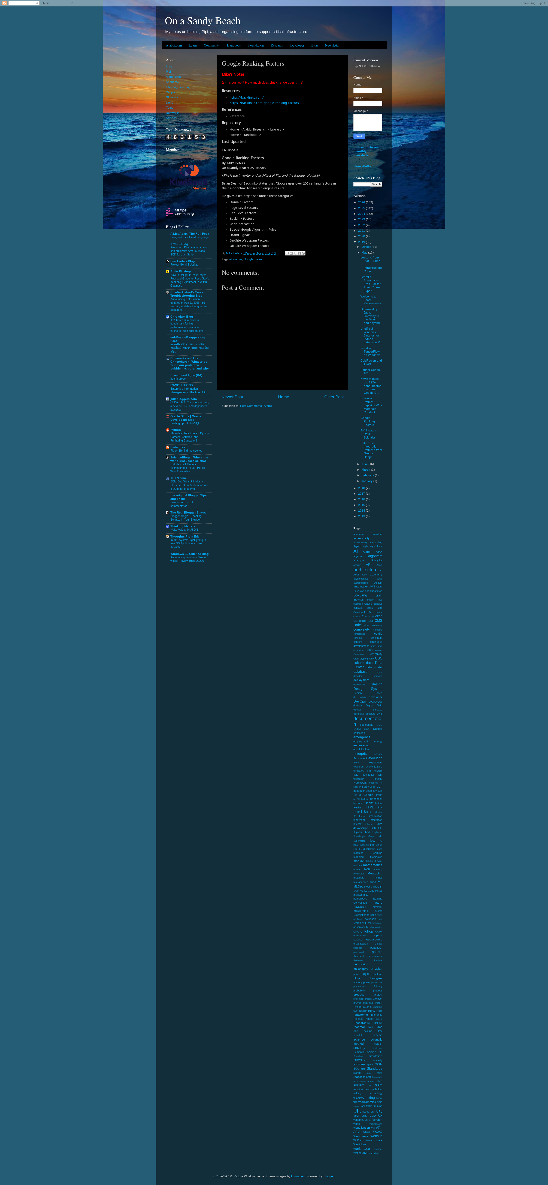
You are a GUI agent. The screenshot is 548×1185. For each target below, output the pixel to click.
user (356, 1115)
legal (355, 845)
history (378, 803)
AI (355, 551)
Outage (378, 943)
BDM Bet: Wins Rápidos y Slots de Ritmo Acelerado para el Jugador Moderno (189, 485)
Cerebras (358, 612)
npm (380, 919)
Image (362, 816)
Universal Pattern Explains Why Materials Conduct (371, 405)
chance (378, 612)
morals (378, 890)
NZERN (366, 923)
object (379, 923)
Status (370, 1076)
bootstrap (376, 591)
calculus (378, 603)
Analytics (377, 560)
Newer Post (232, 397)
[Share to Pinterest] (303, 253)
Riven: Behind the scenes (186, 450)
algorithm (235, 259)
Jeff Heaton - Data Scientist (369, 434)
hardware (358, 803)
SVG (379, 1081)
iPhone (368, 824)
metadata (358, 877)
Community (212, 45)
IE (354, 816)
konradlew (298, 1176)
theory (379, 1098)
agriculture (376, 546)
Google (248, 259)
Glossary (172, 97)
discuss (357, 709)
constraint (376, 637)
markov (358, 860)
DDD (379, 671)
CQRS (369, 650)
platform (377, 974)
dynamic (377, 728)
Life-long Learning (178, 87)
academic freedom (367, 534)
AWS (372, 586)
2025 (362, 208)
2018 (362, 488)
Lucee (379, 849)
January (367, 481)
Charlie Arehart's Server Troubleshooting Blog (187, 294)
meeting (378, 869)
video (356, 1123)
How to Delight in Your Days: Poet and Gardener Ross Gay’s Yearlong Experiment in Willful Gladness (189, 280)
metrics (378, 877)
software (359, 1064)
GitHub (357, 794)
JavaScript (360, 828)
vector (368, 1120)
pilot (355, 974)
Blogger (328, 1176)
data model (374, 667)
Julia (380, 828)
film (369, 770)
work (379, 1140)
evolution (375, 758)
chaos (356, 616)
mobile (368, 886)
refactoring (360, 1014)
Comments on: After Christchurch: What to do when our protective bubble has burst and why (189, 363)
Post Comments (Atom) (256, 405)
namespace (360, 898)
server (371, 1052)
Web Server (361, 1136)
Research (277, 45)
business (358, 603)
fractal (378, 778)
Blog (314, 45)
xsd (371, 1153)
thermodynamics (364, 1102)
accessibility (361, 538)
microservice (360, 882)
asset (364, 574)
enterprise (361, 753)
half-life (364, 799)
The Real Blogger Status (188, 512)
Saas (378, 1027)
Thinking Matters (182, 526)
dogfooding (366, 724)
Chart (365, 616)
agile (365, 546)
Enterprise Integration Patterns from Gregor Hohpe (371, 450)
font (380, 774)
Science (171, 118)
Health (369, 803)
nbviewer (377, 907)
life (372, 844)
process (377, 990)
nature (378, 902)
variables (358, 1119)
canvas (357, 607)
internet (357, 824)
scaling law (373, 1031)
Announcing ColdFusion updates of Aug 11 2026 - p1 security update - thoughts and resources (189, 304)
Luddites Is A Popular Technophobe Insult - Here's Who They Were (187, 468)
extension (358, 766)
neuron (378, 911)
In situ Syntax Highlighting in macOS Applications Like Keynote (188, 543)
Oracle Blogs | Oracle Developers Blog (185, 418)
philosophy (360, 968)
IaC (371, 812)
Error (356, 758)
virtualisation (375, 1124)
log (368, 848)
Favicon (369, 766)
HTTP (356, 812)
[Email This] (287, 253)
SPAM (378, 1064)
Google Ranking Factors (367, 421)
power (367, 982)
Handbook (234, 45)
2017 (362, 493)
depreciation (359, 684)
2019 (362, 242)
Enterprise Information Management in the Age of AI (188, 390)
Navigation (359, 906)
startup (357, 1072)
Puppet (378, 1003)
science (359, 1039)
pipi (365, 973)
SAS (355, 1031)
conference (359, 633)
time (379, 1102)
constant (357, 638)
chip (371, 616)
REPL (379, 1019)
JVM (367, 832)
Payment (358, 956)
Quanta (367, 1006)
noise (379, 915)
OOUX (378, 931)
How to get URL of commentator (181, 504)
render (370, 1018)
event (363, 758)
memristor (358, 873)
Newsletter (332, 45)
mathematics (372, 865)
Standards (374, 1068)
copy (373, 646)
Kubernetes (359, 841)
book (368, 591)
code (357, 625)
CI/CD (378, 616)
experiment (375, 762)
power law (376, 982)
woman (369, 1140)
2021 (362, 230)
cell (380, 607)
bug (380, 599)
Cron (356, 658)
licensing (364, 845)
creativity (376, 654)
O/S (373, 923)
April (365, 464)
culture (358, 663)
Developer (297, 45)
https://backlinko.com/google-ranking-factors (264, 103)
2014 (362, 510)
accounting (375, 542)
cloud (362, 620)
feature (378, 766)
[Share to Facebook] (299, 253)
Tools (169, 107)
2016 (362, 499)
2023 (362, 219)
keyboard (377, 832)
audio (379, 578)
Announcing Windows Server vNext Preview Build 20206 (188, 559)
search (259, 259)
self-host (377, 1048)
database (360, 671)
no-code (371, 914)
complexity (361, 629)
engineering (361, 745)
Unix (373, 1111)
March (366, 469)
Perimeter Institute (367, 960)
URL (379, 1111)
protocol (377, 998)
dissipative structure (364, 713)
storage (378, 1077)
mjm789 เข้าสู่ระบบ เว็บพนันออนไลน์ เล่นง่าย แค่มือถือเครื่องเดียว (189, 348)
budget (370, 599)
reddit (379, 1010)
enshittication (361, 749)
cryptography (367, 658)
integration (376, 820)
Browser (358, 599)
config (378, 633)
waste (366, 1131)
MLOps (358, 886)
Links (169, 102)
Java (379, 824)
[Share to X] (295, 253)
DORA (357, 728)
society (377, 1060)
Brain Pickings (181, 271)
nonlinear (358, 919)
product (358, 994)
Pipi (168, 71)
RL (380, 1023)
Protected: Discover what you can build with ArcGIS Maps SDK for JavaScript (188, 251)
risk (376, 1022)
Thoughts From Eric (185, 536)
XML (365, 1153)
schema (377, 1035)
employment (360, 741)
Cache (368, 603)
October (367, 246)
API (368, 564)
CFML (369, 612)
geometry (371, 790)
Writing (357, 1153)
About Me (172, 82)
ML (380, 882)
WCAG (377, 1131)
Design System (367, 689)
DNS (379, 713)
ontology (367, 931)
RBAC (371, 1010)
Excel (356, 762)
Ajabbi (367, 551)
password (358, 952)
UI (355, 1111)
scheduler (358, 1035)
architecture (365, 569)
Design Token (367, 693)
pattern (377, 952)
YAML (377, 1153)
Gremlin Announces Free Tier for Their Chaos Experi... (370, 284)
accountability (360, 542)
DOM (379, 725)
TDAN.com (178, 478)
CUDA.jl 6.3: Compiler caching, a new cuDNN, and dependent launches (189, 406)
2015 (362, 505)
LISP (355, 849)
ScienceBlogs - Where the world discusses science (189, 459)
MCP (367, 869)
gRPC (356, 799)
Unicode (364, 1111)
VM (373, 1127)
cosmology (359, 650)
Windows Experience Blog (189, 554)
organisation (360, 943)
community (376, 625)
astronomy (376, 574)
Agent (357, 546)
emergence (362, 737)
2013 (362, 516)
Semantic (358, 1052)
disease (377, 709)
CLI (355, 620)
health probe (178, 378)
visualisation (361, 1127)
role (370, 1027)
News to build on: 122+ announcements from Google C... (370, 385)
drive (366, 729)
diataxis (357, 705)
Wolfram (358, 1140)
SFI (380, 1052)
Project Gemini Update (184, 264)
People (170, 92)
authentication (360, 582)
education (359, 732)
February (368, 475)
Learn (193, 45)
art (380, 570)
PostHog (357, 982)
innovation (359, 820)
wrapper (378, 1149)
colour (366, 625)
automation (361, 586)
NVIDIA (357, 923)
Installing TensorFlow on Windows (370, 352)
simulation (375, 1056)
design (377, 684)
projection (358, 998)
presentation (359, 986)
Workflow (359, 1144)
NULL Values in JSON (184, 529)
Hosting (357, 807)
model (377, 886)
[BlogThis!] (291, 253)
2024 (362, 213)
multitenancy (360, 894)
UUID (372, 1115)
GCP (379, 786)
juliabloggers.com (183, 399)
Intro (169, 66)
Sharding (358, 1056)
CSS (378, 658)
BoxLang (360, 595)
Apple (379, 565)
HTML (369, 807)
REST (370, 1023)
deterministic (359, 697)
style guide (359, 1081)
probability (359, 990)
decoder (357, 676)
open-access (360, 935)
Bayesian (358, 591)
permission (360, 964)
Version (377, 1119)
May (365, 252)
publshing (368, 1003)
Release (358, 1018)
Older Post (334, 397)
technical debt (361, 1089)
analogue (359, 560)
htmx (379, 807)
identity (378, 812)
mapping (358, 857)
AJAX (379, 551)
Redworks (172, 112)
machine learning (367, 853)
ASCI (356, 574)
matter (356, 869)
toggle (356, 1106)
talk (369, 1085)
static (379, 1073)
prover (357, 1002)
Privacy (378, 986)
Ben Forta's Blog (182, 261)
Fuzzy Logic (368, 786)
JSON (372, 828)
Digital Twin (374, 705)
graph (378, 794)
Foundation (256, 45)
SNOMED (359, 1060)
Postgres (376, 978)
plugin (357, 978)
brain (378, 595)
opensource (374, 939)
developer (375, 697)
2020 (362, 236)
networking (360, 910)
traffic (369, 1106)
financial (378, 770)
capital (369, 608)
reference (376, 1014)
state (369, 1073)
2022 (362, 225)
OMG (356, 931)
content (357, 641)
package (357, 947)
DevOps (359, 701)
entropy (378, 754)
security (359, 1048)
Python (175, 429)
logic (372, 849)
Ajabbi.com (174, 45)
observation (376, 927)
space (370, 1064)
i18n (364, 812)
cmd (370, 621)
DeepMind (377, 676)
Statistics (359, 1076)
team (378, 1085)
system (358, 1085)
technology (375, 1093)
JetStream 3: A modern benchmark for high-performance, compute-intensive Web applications (187, 325)
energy (378, 741)
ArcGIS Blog (179, 244)
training (378, 1106)
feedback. (358, 770)
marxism (357, 865)
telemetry (358, 1097)
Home (283, 397)
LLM (362, 848)
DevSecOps (375, 701)
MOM (356, 890)
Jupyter (357, 832)
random (363, 1010)
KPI (380, 836)
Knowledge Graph (364, 836)
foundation (358, 779)
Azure (379, 586)
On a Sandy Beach (203, 20)
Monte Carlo (367, 890)
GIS (380, 790)
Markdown (376, 857)
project (378, 994)
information (375, 816)
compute (377, 629)
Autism (378, 582)
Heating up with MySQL (185, 423)
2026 (362, 202)
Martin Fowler (374, 861)
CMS (378, 620)
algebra (357, 556)
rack (355, 1010)
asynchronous (360, 578)
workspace (361, 1148)
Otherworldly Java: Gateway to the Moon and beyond (370, 316)
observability (360, 927)
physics (376, 968)
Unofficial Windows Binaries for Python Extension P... (371, 335)
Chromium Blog (181, 316)
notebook (370, 919)
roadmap (359, 1027)
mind (372, 882)
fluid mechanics (364, 774)
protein (368, 998)
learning (376, 840)
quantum (377, 1007)
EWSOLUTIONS (181, 385)
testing (370, 1097)
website (376, 1136)
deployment (361, 680)
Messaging (375, 873)
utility (364, 1115)
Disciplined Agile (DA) (186, 375)
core (380, 646)
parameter (376, 947)
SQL (356, 1068)
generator (359, 790)
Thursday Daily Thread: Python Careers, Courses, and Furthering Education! (189, 437)
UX (380, 1115)
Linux (379, 844)
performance (375, 956)
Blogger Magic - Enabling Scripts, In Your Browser (185, 517)
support (371, 1081)
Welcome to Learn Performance (370, 300)
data (369, 663)
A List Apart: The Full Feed (189, 233)
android (357, 565)
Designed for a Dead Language (189, 237)
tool (363, 1106)
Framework (359, 782)
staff (363, 1069)
